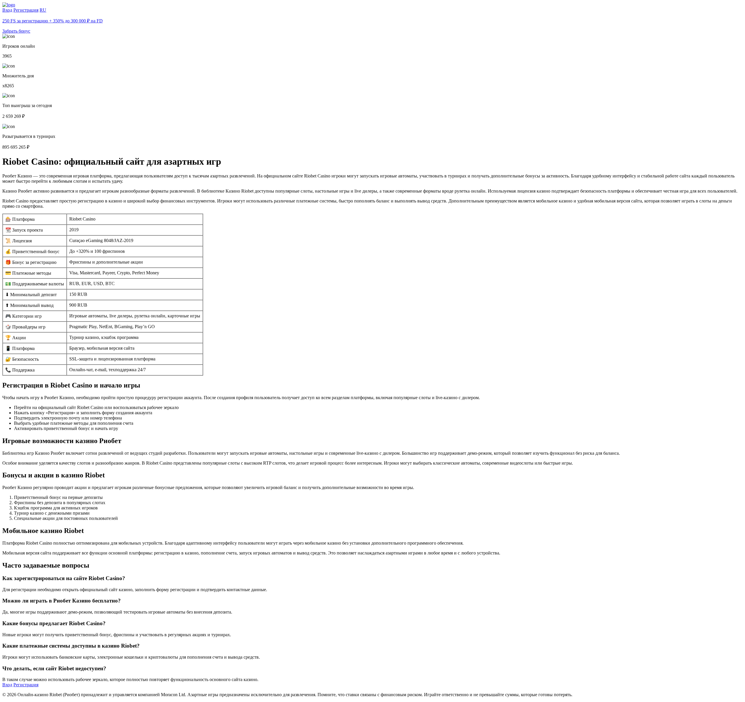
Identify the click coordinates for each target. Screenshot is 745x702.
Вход (7, 10)
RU (43, 10)
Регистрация (25, 10)
